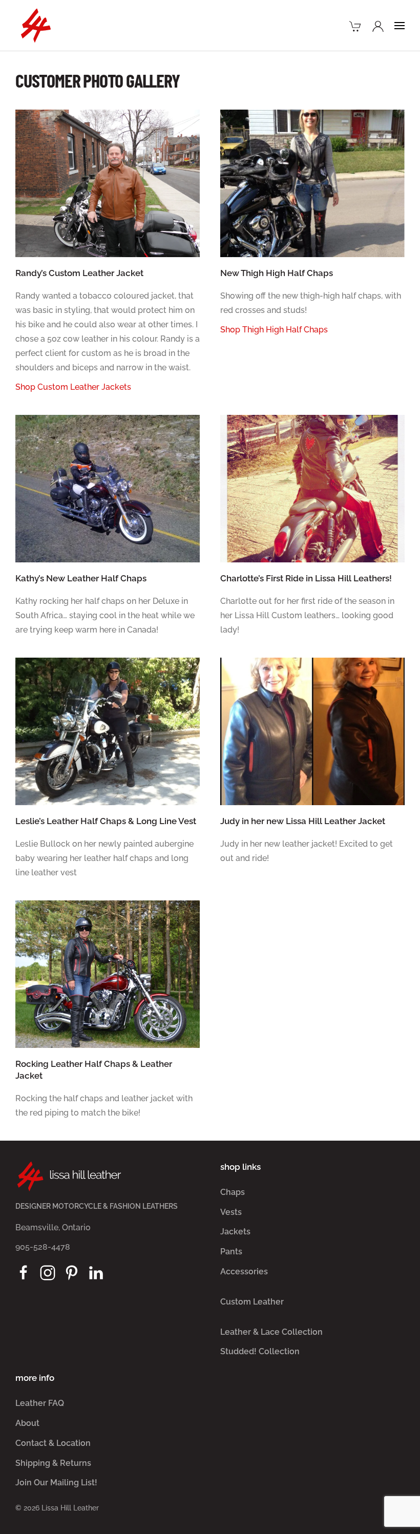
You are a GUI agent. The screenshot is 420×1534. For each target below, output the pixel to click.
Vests (231, 1212)
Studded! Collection (260, 1351)
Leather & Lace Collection (271, 1332)
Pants (231, 1251)
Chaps (232, 1192)
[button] (399, 25)
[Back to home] (35, 25)
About (27, 1423)
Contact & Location (53, 1443)
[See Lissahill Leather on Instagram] (47, 1272)
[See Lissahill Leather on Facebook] (23, 1272)
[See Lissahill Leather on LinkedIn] (96, 1272)
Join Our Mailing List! (56, 1482)
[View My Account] (378, 25)
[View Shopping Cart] (355, 25)
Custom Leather (252, 1302)
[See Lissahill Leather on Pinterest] (72, 1272)
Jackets (235, 1231)
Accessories (244, 1271)
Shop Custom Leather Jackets (73, 387)
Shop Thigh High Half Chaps (274, 329)
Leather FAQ (39, 1403)
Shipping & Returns (53, 1463)
